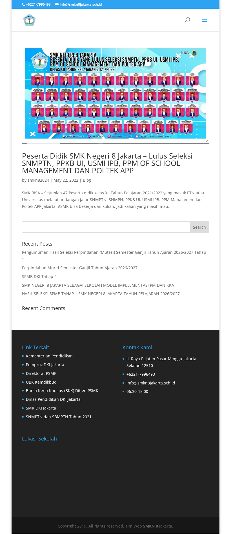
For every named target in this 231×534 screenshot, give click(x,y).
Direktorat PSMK (41, 373)
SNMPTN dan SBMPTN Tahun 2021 (59, 416)
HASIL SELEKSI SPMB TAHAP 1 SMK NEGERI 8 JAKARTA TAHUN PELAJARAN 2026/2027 (101, 293)
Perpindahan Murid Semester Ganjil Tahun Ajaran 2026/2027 (79, 267)
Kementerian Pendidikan (49, 356)
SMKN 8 (151, 526)
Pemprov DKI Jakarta (45, 364)
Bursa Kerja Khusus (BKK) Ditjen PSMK (62, 390)
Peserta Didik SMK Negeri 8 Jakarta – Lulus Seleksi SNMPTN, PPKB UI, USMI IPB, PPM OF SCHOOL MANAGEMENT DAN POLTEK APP (107, 163)
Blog (87, 180)
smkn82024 (38, 180)
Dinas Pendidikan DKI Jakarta (53, 399)
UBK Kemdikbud (41, 382)
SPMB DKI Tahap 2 (39, 276)
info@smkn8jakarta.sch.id (150, 383)
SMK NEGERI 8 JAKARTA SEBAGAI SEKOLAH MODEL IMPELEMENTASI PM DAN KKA (98, 285)
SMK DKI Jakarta (41, 408)
